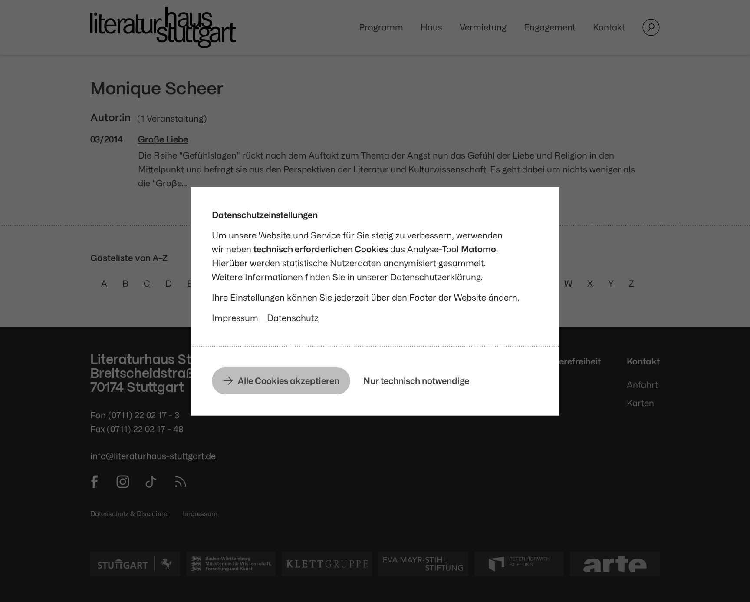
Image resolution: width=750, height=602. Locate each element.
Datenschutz (293, 318)
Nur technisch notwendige (416, 381)
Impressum (235, 318)
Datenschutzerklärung (435, 277)
